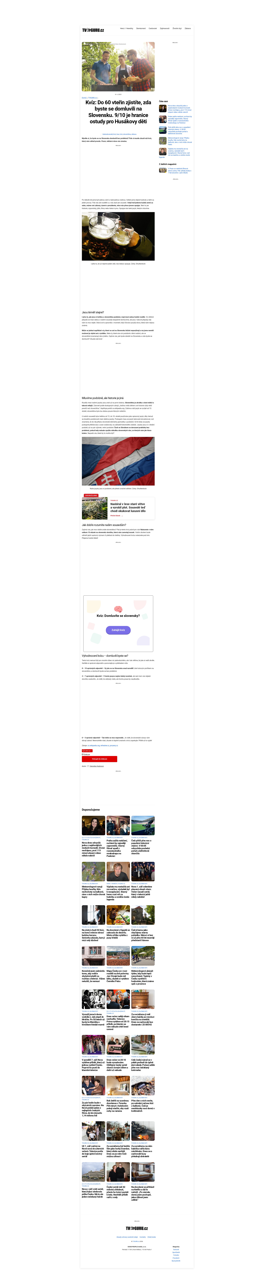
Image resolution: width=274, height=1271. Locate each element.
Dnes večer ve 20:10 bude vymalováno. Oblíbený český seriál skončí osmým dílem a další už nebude (117, 1065)
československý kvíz (109, 134)
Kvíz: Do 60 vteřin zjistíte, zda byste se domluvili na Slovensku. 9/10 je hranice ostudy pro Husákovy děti (118, 112)
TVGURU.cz (92, 98)
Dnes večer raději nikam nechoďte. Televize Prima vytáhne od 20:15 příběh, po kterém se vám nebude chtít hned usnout (118, 1023)
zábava (133, 134)
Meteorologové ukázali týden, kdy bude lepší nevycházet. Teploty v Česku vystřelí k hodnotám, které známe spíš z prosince (142, 977)
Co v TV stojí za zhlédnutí (91, 837)
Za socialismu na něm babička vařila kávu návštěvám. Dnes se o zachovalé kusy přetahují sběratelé (141, 1151)
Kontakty (143, 1237)
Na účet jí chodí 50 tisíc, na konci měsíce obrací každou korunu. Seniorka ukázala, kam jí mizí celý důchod (93, 935)
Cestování (153, 28)
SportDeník (176, 1252)
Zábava (188, 28)
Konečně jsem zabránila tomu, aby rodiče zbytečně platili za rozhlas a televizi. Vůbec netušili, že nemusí (93, 976)
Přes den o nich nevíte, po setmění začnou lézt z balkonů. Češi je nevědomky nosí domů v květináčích (143, 1105)
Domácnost (141, 28)
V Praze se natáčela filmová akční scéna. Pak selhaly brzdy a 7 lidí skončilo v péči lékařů (179, 171)
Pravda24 (176, 1258)
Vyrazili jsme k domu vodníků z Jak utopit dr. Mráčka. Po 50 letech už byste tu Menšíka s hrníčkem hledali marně (93, 1019)
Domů (84, 98)
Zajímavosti (164, 28)
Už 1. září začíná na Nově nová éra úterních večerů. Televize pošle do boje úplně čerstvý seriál (93, 1151)
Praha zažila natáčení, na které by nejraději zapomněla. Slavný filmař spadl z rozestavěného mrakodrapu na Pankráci (117, 848)
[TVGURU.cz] (93, 32)
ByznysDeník (176, 1261)
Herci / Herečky (126, 28)
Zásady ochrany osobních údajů (127, 1237)
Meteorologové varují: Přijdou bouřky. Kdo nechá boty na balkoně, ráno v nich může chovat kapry (93, 891)
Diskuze (86, 755)
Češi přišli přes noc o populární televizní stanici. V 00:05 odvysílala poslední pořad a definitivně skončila (141, 847)
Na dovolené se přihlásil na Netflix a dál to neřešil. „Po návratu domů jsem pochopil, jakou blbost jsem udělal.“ (142, 1193)
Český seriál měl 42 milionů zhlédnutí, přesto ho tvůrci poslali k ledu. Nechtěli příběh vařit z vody (117, 1192)
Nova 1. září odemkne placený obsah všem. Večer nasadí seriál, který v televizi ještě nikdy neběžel (141, 891)
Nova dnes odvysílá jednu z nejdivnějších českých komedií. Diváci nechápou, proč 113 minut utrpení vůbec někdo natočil (93, 849)
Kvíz (121, 134)
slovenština (127, 134)
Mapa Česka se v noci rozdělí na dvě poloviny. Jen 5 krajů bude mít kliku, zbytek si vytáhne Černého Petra (118, 976)
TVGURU (176, 1255)
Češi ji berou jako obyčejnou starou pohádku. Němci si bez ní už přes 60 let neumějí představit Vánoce (142, 935)
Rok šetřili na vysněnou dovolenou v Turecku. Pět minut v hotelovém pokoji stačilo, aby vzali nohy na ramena (118, 1105)
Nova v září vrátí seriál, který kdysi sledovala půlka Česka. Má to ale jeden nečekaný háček (92, 1193)
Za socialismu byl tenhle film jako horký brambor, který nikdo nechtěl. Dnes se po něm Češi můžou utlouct (118, 1151)
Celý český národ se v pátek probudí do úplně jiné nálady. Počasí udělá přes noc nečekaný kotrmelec (143, 1065)
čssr (117, 134)
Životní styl (177, 28)
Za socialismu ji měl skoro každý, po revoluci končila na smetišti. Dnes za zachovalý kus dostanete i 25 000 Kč (142, 1019)
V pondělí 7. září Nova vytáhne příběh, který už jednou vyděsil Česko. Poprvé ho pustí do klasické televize (93, 1065)
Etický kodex (152, 1237)
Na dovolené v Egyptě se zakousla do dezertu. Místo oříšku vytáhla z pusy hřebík (118, 934)
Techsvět (176, 1250)
